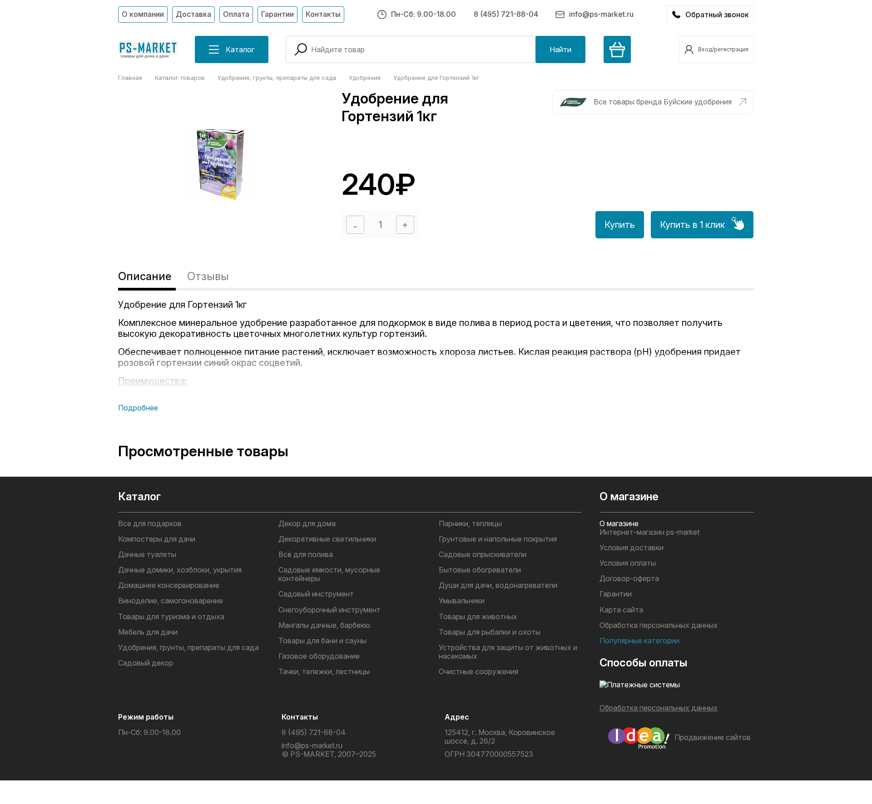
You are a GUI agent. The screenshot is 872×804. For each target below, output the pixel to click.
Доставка (193, 14)
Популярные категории (639, 640)
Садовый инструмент (316, 594)
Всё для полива (305, 554)
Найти (560, 49)
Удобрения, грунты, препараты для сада (188, 647)
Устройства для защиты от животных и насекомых (508, 652)
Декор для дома (307, 523)
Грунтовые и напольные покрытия (498, 539)
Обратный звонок (717, 14)
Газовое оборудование (319, 656)
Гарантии (277, 14)
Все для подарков (150, 523)
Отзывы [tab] (208, 276)
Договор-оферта (629, 578)
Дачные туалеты (147, 554)
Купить (619, 224)
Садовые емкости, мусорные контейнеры (329, 574)
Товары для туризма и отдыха (171, 616)
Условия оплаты (628, 563)
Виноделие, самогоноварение (170, 601)
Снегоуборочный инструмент (329, 610)
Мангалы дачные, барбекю (324, 625)
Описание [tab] (144, 276)
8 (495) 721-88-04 (506, 14)
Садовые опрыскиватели (482, 554)
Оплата (236, 14)
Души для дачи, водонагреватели (498, 585)
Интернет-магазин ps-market (649, 532)
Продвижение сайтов (712, 737)
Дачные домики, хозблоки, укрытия (180, 570)
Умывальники (462, 601)
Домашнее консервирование (168, 585)
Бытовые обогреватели (480, 570)
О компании (143, 14)
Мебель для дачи (148, 632)
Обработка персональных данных (659, 625)
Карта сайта (621, 610)
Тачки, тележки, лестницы (324, 671)
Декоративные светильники (327, 539)
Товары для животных (478, 616)
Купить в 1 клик (692, 224)
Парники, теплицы (470, 523)
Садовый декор (145, 663)
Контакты (323, 14)
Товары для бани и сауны (322, 640)
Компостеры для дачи (156, 539)
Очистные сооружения (478, 671)
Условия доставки (632, 547)
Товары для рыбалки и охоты (489, 632)
